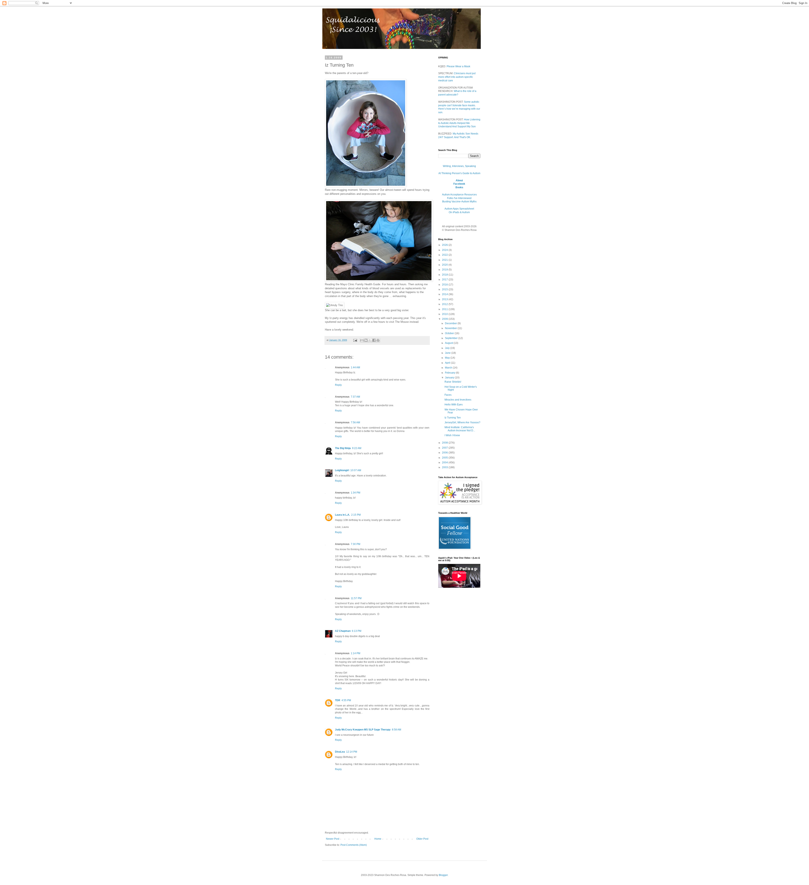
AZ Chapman (343, 630)
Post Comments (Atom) (353, 844)
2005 (445, 457)
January (450, 377)
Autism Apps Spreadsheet (459, 208)
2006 (445, 452)
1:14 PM (355, 653)
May (447, 357)
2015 (445, 289)
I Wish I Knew (452, 435)
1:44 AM (355, 367)
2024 (445, 250)
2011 (445, 309)
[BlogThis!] (366, 340)
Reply (338, 384)
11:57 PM (356, 598)
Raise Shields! (453, 381)
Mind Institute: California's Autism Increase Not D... (460, 429)
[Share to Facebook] (374, 340)
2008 (445, 442)
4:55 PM (346, 700)
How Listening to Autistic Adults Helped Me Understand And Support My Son (459, 123)
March (449, 367)
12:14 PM (351, 751)
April (448, 362)
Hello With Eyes (454, 404)
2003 (445, 467)
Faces (448, 394)
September (451, 338)
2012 (445, 304)
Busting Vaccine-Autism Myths (459, 201)
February (450, 372)
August (449, 343)
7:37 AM (355, 396)
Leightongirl (342, 470)
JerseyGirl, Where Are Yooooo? (462, 422)
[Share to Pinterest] (378, 340)
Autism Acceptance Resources (459, 194)
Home (377, 838)
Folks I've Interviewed (459, 198)
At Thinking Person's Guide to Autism (459, 173)
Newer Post (332, 838)
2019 (445, 269)
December (451, 323)
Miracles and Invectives (458, 399)
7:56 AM (355, 422)
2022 (445, 254)
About (459, 180)
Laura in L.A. (342, 514)
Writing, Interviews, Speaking (459, 166)
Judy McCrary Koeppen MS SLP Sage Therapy (363, 729)
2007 (445, 447)
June (448, 352)
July (447, 348)
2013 (445, 299)
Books (459, 187)
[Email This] (362, 340)
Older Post (422, 838)
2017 (445, 279)
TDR (337, 700)
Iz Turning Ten (453, 417)
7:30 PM (355, 544)
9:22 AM (356, 448)
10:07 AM (355, 470)
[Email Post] (355, 340)
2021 (445, 259)
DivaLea (340, 751)
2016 (445, 284)
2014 (445, 294)
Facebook (459, 183)
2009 (445, 318)
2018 (445, 274)
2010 (445, 314)
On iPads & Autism (459, 212)
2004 (445, 462)
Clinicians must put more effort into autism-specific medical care (456, 77)
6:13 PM (356, 630)
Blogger (443, 875)
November (451, 328)
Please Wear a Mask (458, 66)
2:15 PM (356, 514)
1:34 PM (355, 492)
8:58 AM (396, 729)
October (450, 333)
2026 (445, 244)
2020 (445, 264)
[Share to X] (370, 340)
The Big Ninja (343, 448)
